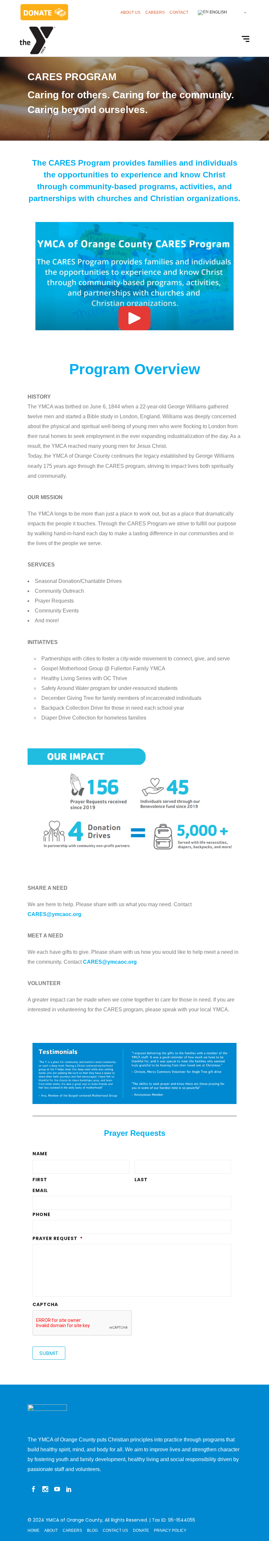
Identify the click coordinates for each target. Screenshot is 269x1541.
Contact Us (115, 1530)
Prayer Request (57, 1238)
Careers (155, 12)
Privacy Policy (170, 1530)
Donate (141, 1530)
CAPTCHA (45, 1304)
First (39, 1179)
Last (141, 1179)
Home (33, 1530)
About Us (130, 12)
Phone (41, 1214)
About (51, 1530)
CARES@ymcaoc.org (54, 914)
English (218, 12)
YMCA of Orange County (74, 1520)
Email (40, 1190)
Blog (92, 1530)
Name (40, 1154)
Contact (179, 12)
